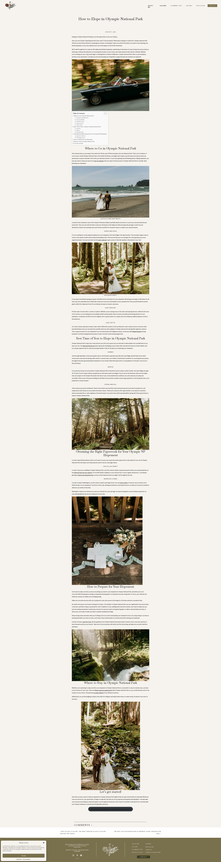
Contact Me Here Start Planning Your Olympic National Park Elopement (110, 809)
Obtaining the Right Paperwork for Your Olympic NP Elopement (90, 134)
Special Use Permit (81, 136)
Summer (79, 128)
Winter (78, 130)
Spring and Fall (80, 132)
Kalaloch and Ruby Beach (82, 117)
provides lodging (98, 693)
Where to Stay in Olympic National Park (84, 141)
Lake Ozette (79, 124)
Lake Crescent (80, 123)
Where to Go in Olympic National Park (84, 116)
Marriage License (81, 137)
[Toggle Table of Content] (105, 113)
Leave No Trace (86, 622)
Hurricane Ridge (80, 119)
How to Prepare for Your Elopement (83, 139)
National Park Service (89, 346)
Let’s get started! (78, 143)
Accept (24, 855)
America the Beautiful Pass (85, 475)
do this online (123, 482)
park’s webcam (102, 240)
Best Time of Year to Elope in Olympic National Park (87, 126)
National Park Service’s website (83, 472)
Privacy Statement (26, 859)
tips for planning (99, 161)
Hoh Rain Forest (80, 121)
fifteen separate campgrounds (103, 690)
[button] (44, 843)
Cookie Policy (19, 859)
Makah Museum (136, 331)
